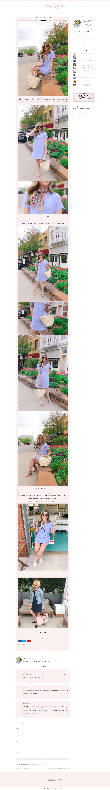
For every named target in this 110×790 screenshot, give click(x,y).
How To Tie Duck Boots (86, 60)
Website (18, 752)
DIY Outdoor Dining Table (86, 67)
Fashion (39, 648)
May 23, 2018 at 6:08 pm (28, 689)
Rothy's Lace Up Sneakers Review (86, 77)
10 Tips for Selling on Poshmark (87, 53)
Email (18, 746)
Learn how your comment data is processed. (38, 764)
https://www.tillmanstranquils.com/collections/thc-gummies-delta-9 (46, 706)
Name (17, 741)
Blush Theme (56, 788)
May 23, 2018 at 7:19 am (28, 673)
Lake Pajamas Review (86, 70)
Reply (24, 696)
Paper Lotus (63, 788)
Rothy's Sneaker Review (86, 74)
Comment (18, 728)
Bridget (25, 687)
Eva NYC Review (86, 80)
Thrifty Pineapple (55, 6)
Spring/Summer (45, 648)
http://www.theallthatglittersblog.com (31, 678)
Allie (24, 672)
